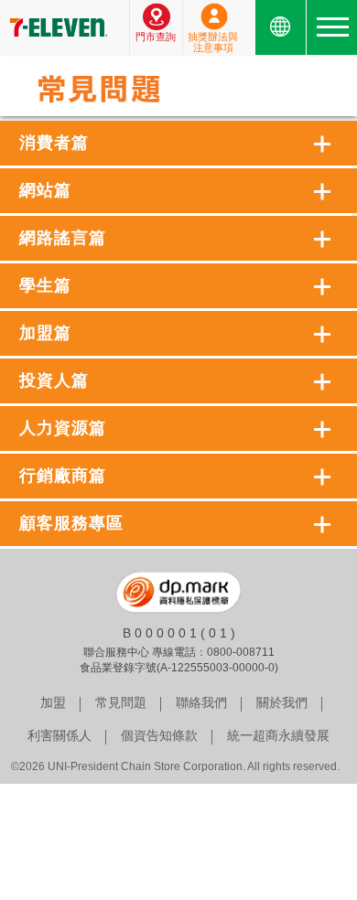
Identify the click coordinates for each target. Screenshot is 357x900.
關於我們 (282, 702)
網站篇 (45, 190)
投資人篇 (54, 380)
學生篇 (45, 285)
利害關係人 (59, 735)
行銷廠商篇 (62, 475)
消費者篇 (54, 143)
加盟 (53, 702)
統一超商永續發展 (278, 735)
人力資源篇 (62, 428)
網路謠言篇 (62, 238)
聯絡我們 (201, 702)
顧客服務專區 (71, 523)
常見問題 (120, 702)
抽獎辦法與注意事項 (213, 42)
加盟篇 (45, 333)
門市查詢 (155, 36)
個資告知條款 (159, 735)
